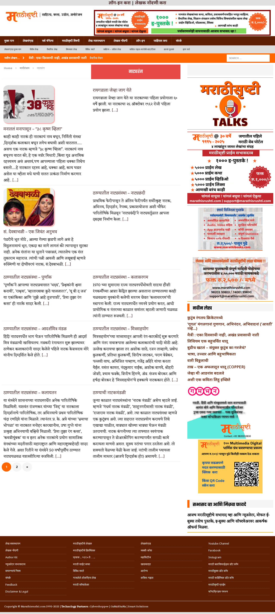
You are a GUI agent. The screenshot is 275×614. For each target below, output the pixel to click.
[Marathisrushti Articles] (43, 16)
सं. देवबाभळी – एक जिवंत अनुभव (30, 231)
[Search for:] (248, 58)
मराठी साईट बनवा (81, 564)
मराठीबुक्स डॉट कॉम (218, 570)
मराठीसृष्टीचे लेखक (82, 543)
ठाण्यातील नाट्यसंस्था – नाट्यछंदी (119, 193)
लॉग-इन (140, 40)
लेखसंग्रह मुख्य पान (12, 49)
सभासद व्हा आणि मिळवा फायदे (219, 504)
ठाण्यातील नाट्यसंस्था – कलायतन (30, 392)
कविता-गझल (147, 577)
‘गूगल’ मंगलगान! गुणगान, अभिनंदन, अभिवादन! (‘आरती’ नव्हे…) (230, 326)
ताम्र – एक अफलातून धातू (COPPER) (216, 366)
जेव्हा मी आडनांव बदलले (205, 373)
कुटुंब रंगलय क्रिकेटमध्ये (205, 317)
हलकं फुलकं (169, 49)
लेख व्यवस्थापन (96, 40)
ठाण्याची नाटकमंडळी (109, 392)
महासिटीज (146, 557)
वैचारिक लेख (52, 49)
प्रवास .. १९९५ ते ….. (84, 557)
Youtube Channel (218, 543)
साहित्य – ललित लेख (112, 49)
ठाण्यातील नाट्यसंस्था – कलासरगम (120, 277)
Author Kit (11, 557)
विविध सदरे (90, 49)
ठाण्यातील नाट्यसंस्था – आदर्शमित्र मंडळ (35, 329)
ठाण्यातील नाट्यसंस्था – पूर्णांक (27, 277)
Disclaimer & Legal (16, 591)
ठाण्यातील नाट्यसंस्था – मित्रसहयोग (120, 329)
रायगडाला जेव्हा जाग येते (112, 90)
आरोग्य (144, 570)
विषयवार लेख (71, 49)
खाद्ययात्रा (146, 564)
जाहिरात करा (160, 40)
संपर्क (179, 40)
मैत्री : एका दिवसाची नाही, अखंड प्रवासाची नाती (223, 334)
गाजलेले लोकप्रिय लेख (84, 577)
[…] (15, 180)
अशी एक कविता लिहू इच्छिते (208, 379)
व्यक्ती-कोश (146, 550)
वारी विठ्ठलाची (197, 360)
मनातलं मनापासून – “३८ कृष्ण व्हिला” (32, 129)
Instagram (214, 557)
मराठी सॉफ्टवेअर (81, 584)
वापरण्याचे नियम (13, 570)
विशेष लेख (34, 49)
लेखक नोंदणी (120, 40)
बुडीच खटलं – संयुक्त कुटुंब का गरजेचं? (216, 347)
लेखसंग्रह (28, 40)
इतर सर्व (186, 49)
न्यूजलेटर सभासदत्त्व (15, 564)
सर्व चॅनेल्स (47, 40)
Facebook (214, 550)
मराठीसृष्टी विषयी (70, 40)
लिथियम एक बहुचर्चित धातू (207, 341)
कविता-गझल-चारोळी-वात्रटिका (142, 49)
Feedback (11, 584)
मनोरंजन (24, 68)
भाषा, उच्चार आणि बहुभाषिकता (211, 353)
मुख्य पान (9, 40)
